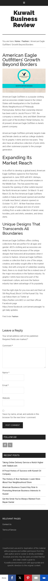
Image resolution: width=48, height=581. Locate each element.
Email (5, 385)
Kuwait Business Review (24, 19)
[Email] (36, 578)
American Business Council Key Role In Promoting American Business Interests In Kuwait (21, 490)
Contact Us (6, 524)
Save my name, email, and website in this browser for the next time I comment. (20, 416)
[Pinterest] (28, 578)
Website (6, 398)
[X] (20, 578)
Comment (7, 345)
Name (5, 372)
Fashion (15, 316)
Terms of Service (9, 530)
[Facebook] (12, 578)
